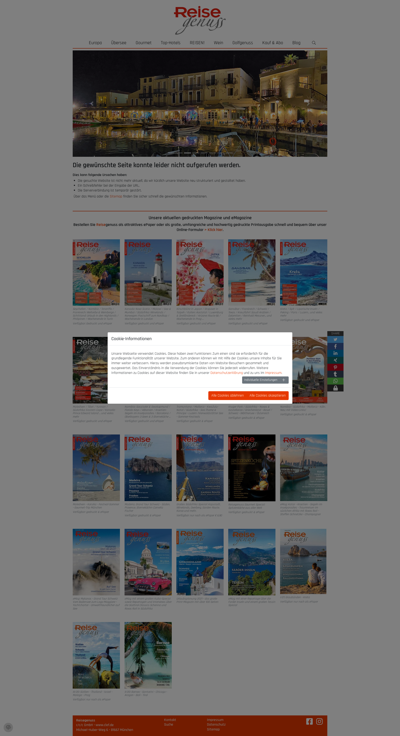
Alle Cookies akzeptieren (268, 395)
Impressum (273, 372)
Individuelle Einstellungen (260, 380)
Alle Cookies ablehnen (227, 395)
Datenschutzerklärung (226, 372)
